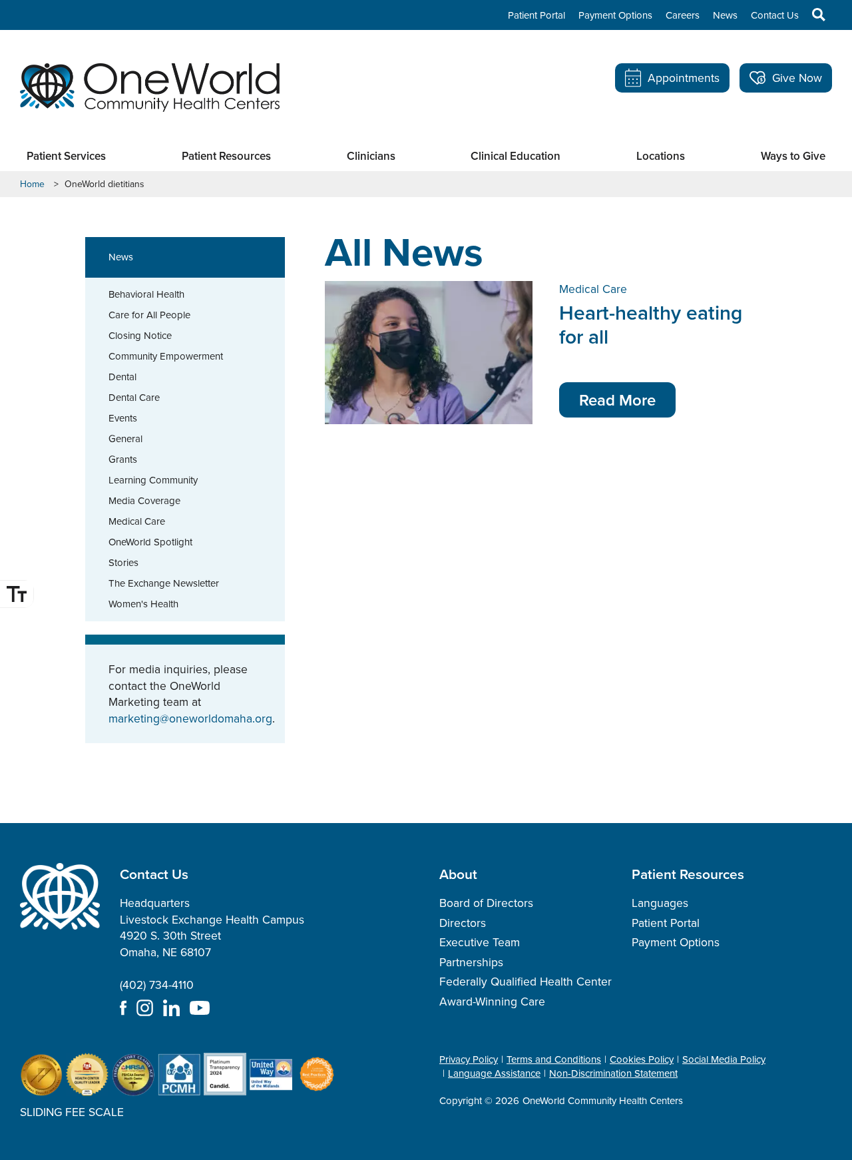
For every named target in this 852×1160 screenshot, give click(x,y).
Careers (683, 15)
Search (812, 14)
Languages (660, 903)
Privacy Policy (468, 1059)
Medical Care (136, 521)
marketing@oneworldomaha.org (190, 718)
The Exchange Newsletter (163, 583)
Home (32, 184)
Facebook (123, 1008)
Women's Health (143, 604)
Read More (617, 400)
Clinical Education (515, 156)
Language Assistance (494, 1073)
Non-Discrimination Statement (613, 1073)
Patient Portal (536, 15)
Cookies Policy (642, 1059)
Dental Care (134, 397)
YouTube (200, 1008)
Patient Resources (226, 156)
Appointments (684, 78)
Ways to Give (793, 156)
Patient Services (66, 156)
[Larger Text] (16, 594)
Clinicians (371, 156)
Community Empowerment (165, 356)
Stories (123, 562)
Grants (122, 459)
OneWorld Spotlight (150, 542)
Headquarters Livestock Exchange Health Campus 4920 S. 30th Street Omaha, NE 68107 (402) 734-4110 (212, 944)
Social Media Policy (723, 1059)
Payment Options (615, 15)
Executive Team (479, 942)
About (458, 874)
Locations (660, 156)
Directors (462, 923)
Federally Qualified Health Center (525, 981)
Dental (122, 377)
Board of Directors (486, 903)
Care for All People (149, 315)
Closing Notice (140, 335)
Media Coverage (144, 500)
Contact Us (775, 15)
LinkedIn (171, 1008)
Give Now (797, 78)
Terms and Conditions (554, 1059)
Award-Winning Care (492, 1001)
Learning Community (153, 480)
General (125, 439)
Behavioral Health (146, 294)
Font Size (16, 594)
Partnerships (471, 962)
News (725, 15)
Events (122, 418)
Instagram (144, 1008)
